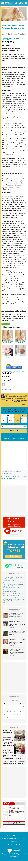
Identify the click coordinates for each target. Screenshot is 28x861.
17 (14, 711)
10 (14, 709)
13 (23, 709)
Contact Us (14, 841)
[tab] (8, 803)
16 (10, 711)
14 (4, 711)
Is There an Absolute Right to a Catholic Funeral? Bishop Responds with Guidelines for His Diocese (16, 651)
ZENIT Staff (19, 38)
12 (20, 709)
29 (7, 717)
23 (10, 714)
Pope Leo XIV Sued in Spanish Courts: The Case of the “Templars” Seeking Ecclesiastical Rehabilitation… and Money (17, 623)
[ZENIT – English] (8, 3)
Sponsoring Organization (6, 838)
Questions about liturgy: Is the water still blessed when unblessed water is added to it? (16, 615)
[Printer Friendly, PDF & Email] (5, 324)
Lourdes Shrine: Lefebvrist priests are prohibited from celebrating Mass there (17, 633)
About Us (9, 836)
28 (4, 717)
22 (7, 714)
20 (23, 711)
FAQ (14, 836)
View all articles (6, 389)
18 (17, 711)
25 (17, 714)
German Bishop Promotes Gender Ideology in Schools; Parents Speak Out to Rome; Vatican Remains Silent (17, 642)
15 (7, 711)
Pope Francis (5, 8)
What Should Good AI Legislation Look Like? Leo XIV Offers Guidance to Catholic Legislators (13, 579)
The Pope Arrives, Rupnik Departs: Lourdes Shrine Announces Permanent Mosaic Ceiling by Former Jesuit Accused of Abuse (13, 599)
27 (23, 714)
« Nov (4, 720)
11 (17, 709)
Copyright (24, 838)
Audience (18, 836)
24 (14, 714)
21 (4, 714)
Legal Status (17, 838)
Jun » (7, 720)
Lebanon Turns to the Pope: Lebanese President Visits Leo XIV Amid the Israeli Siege (8, 747)
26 (20, 714)
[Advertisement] (14, 459)
